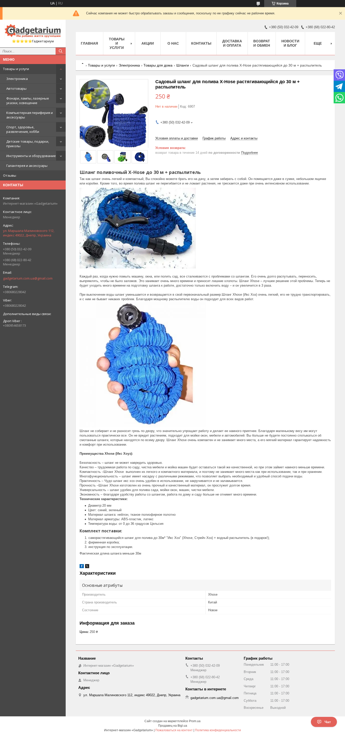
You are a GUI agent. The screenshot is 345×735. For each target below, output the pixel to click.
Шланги (182, 65)
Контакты (201, 43)
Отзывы (9, 175)
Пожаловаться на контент (174, 730)
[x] (87, 567)
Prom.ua (195, 721)
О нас (173, 43)
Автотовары (16, 88)
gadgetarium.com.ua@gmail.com (28, 278)
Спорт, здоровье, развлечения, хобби (22, 129)
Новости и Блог (290, 43)
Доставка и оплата (232, 43)
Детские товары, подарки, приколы (27, 143)
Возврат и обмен (261, 43)
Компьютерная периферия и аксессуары (29, 114)
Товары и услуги (16, 69)
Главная (89, 43)
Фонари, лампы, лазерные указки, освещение (27, 100)
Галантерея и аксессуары (26, 165)
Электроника (17, 78)
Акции (147, 43)
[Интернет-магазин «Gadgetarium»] (33, 31)
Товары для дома (158, 65)
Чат (328, 722)
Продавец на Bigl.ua (172, 725)
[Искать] (61, 51)
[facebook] (82, 567)
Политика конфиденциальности (218, 730)
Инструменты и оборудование (31, 156)
